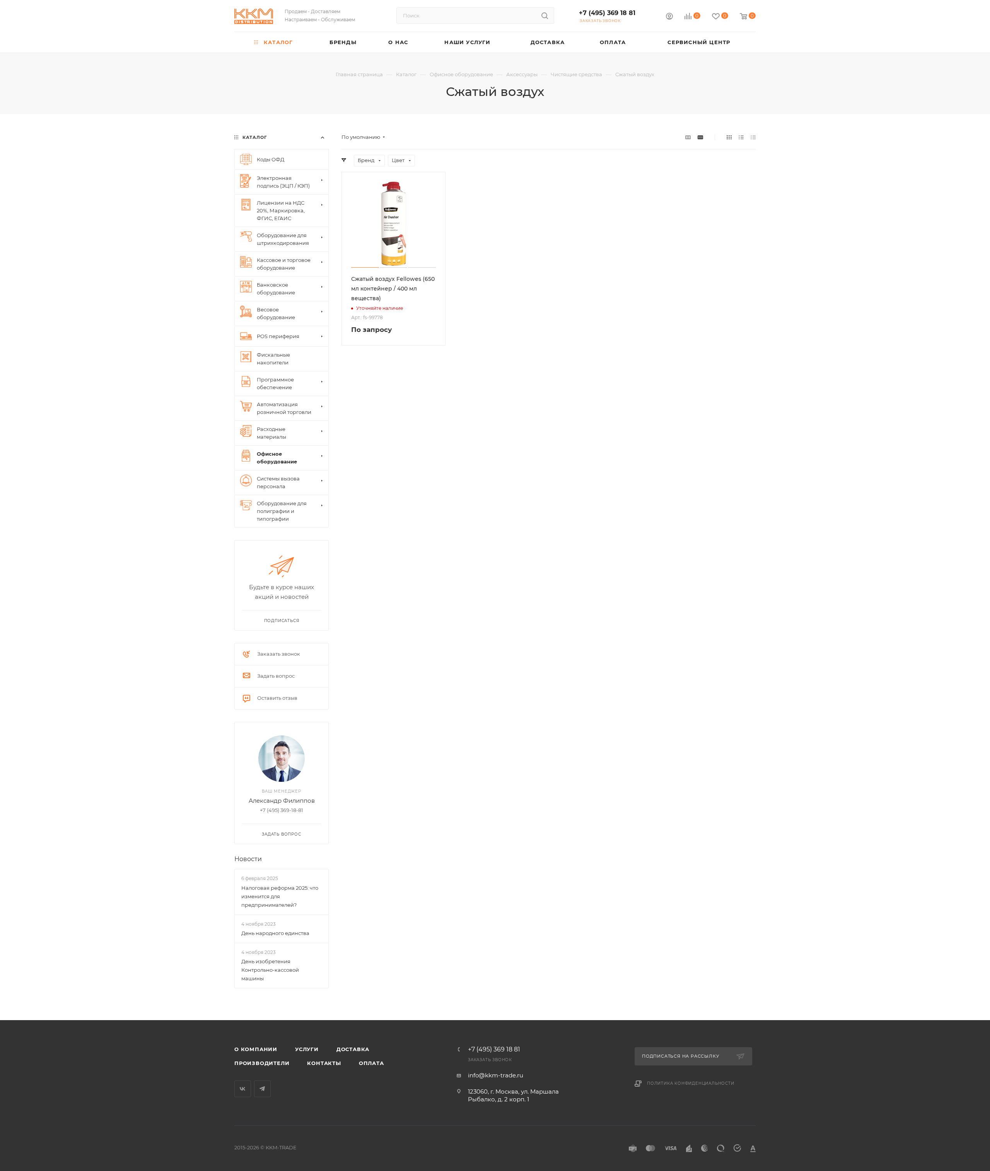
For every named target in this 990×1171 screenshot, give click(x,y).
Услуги (307, 1049)
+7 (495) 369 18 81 (607, 13)
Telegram (262, 1088)
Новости (248, 859)
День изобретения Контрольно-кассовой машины (270, 969)
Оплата (371, 1063)
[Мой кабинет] (669, 17)
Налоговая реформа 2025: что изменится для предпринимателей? (279, 896)
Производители (261, 1063)
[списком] (741, 137)
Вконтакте (242, 1088)
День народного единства (275, 933)
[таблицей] (753, 137)
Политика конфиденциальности (690, 1083)
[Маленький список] (688, 137)
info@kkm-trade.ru (495, 1075)
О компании (255, 1049)
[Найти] (544, 15)
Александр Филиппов (282, 800)
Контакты (324, 1063)
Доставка (352, 1049)
